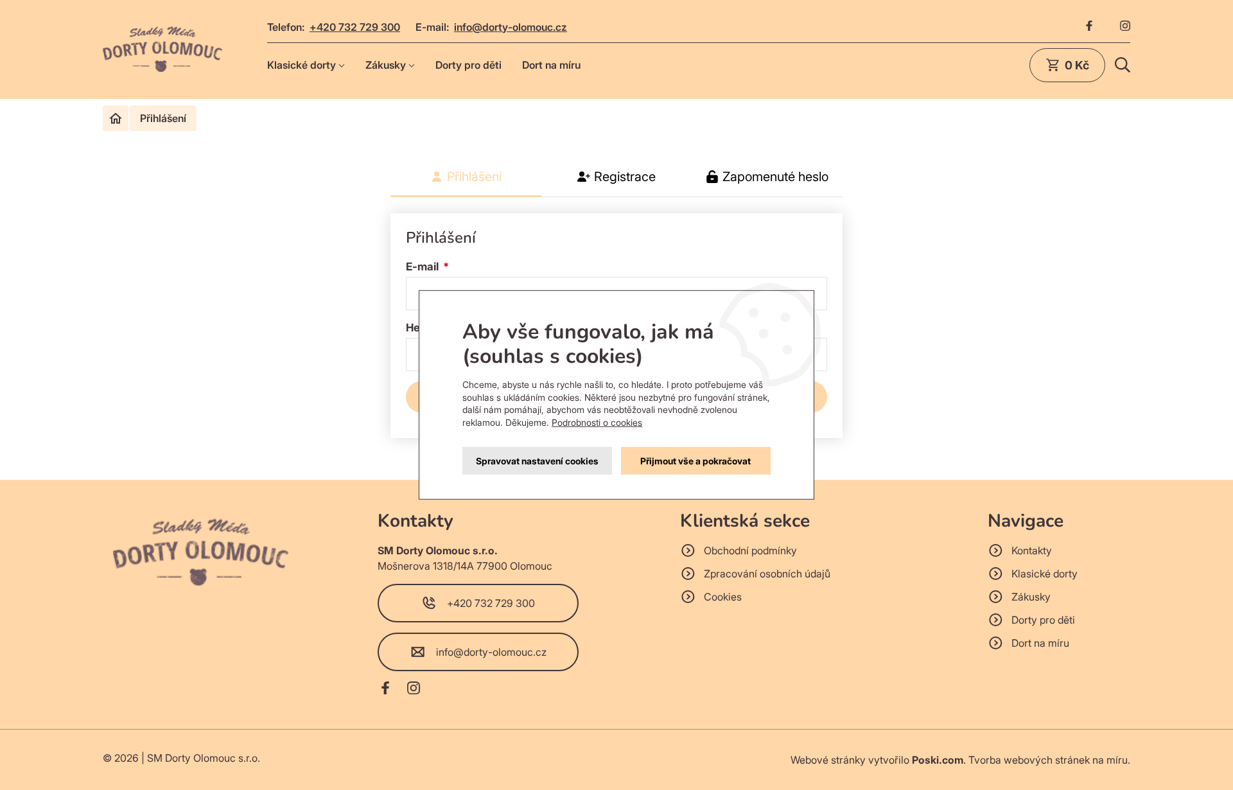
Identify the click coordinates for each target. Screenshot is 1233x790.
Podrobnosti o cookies (597, 422)
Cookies (723, 596)
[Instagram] (1125, 27)
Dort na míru (551, 64)
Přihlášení (474, 176)
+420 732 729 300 (355, 27)
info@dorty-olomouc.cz (510, 27)
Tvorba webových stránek (1029, 759)
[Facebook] (1089, 27)
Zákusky (385, 64)
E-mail (423, 266)
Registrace (625, 176)
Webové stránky (828, 759)
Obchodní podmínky (750, 550)
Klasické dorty (301, 64)
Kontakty (1031, 550)
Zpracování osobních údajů (767, 573)
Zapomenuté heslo (775, 176)
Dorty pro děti (468, 64)
